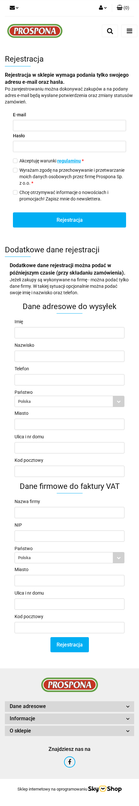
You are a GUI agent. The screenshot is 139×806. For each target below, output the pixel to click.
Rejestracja (70, 220)
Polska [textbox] (24, 401)
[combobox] (69, 401)
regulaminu (69, 160)
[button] (123, 8)
